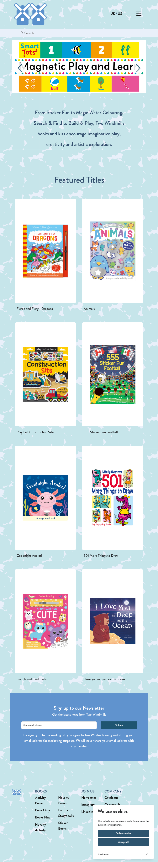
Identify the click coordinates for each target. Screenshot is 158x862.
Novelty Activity (40, 827)
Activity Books (40, 800)
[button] (138, 68)
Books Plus (42, 817)
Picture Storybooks (66, 813)
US (120, 13)
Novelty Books (63, 800)
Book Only (42, 810)
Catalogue (111, 797)
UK (112, 13)
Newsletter (88, 797)
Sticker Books (63, 825)
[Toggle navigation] (139, 13)
